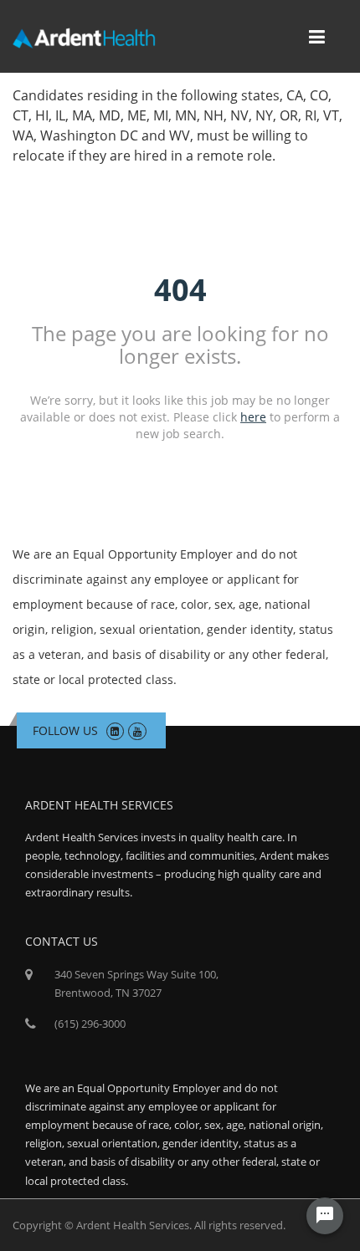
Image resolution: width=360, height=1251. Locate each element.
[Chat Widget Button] (324, 1215)
